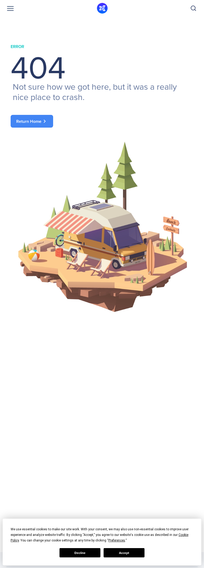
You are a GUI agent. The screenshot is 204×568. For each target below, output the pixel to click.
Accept (124, 552)
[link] (102, 121)
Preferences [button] (116, 540)
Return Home (32, 121)
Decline (80, 552)
